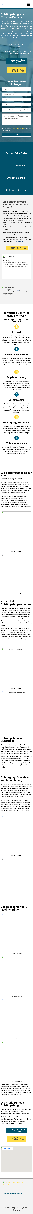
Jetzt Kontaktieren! (18, 241)
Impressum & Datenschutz (13, 1194)
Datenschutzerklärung (19, 128)
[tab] (16, 1194)
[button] (16, 61)
